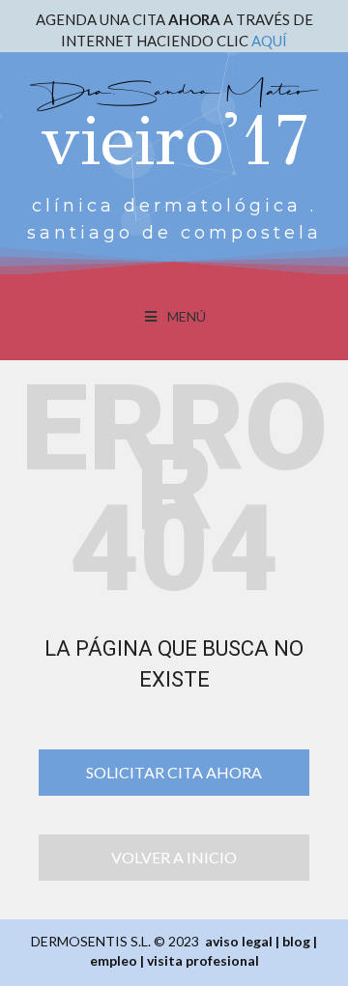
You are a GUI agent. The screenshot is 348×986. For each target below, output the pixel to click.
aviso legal (239, 941)
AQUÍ (269, 40)
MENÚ (186, 316)
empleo (113, 960)
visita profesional (203, 960)
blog (296, 941)
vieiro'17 (174, 140)
